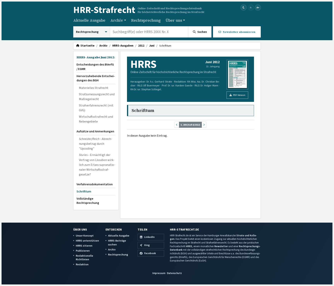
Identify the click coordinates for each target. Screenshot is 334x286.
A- (251, 7)
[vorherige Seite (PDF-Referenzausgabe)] (177, 125)
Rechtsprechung (146, 20)
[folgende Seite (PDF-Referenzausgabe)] (204, 125)
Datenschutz (174, 273)
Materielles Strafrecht (93, 88)
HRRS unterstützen (87, 241)
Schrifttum (84, 191)
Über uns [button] (174, 20)
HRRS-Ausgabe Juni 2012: (96, 57)
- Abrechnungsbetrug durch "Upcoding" (95, 144)
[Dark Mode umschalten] (244, 8)
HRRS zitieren (84, 246)
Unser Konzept (85, 236)
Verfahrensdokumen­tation (95, 184)
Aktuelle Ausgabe (89, 20)
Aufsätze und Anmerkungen (95, 131)
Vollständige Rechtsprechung (88, 201)
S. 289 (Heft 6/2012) (190, 125)
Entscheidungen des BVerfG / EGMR (95, 66)
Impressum (158, 273)
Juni (151, 46)
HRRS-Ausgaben (122, 46)
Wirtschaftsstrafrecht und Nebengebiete (96, 119)
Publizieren (83, 251)
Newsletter (221, 246)
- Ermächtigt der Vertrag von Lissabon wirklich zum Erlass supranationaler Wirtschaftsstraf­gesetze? (97, 164)
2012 (141, 46)
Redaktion (82, 264)
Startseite (87, 46)
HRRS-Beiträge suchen (117, 243)
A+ (257, 7)
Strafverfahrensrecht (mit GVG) (96, 107)
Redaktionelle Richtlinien (84, 258)
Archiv (103, 46)
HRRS (189, 246)
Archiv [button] (116, 20)
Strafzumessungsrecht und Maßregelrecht (97, 96)
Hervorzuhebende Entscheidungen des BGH (96, 78)
